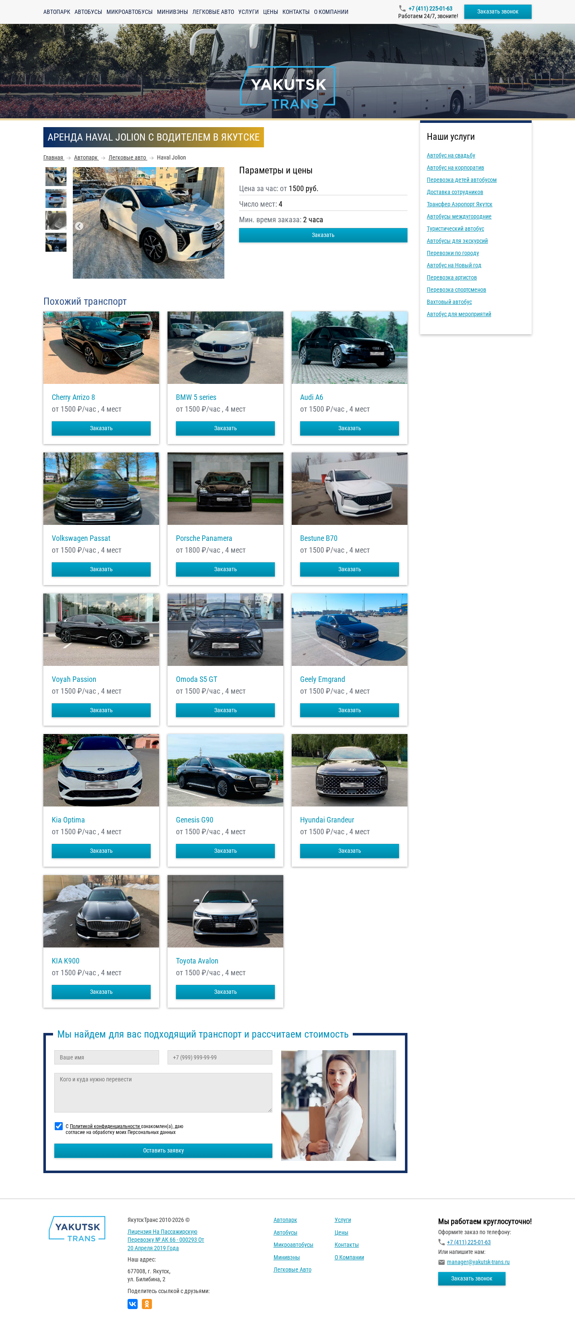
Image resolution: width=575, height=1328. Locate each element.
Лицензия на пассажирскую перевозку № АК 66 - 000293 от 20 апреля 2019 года (166, 1239)
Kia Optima (68, 820)
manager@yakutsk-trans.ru (478, 1262)
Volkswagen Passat (81, 538)
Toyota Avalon (197, 961)
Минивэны (172, 11)
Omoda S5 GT (196, 679)
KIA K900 (66, 961)
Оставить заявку (163, 1150)
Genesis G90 (194, 820)
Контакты (296, 11)
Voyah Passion (74, 679)
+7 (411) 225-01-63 (431, 8)
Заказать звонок (498, 11)
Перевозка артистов (452, 277)
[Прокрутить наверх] (27, 1308)
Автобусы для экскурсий (457, 240)
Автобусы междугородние (459, 216)
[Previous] (79, 226)
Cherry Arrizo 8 (73, 397)
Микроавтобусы (129, 11)
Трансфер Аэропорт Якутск (459, 204)
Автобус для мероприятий (459, 314)
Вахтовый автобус (449, 301)
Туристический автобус (455, 228)
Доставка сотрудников (455, 192)
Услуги (248, 11)
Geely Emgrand (322, 679)
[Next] (218, 226)
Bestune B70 (319, 538)
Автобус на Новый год (454, 265)
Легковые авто (213, 11)
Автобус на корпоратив (455, 167)
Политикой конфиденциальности (105, 1126)
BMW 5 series (196, 397)
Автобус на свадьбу (451, 155)
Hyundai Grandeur (327, 820)
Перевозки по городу (453, 253)
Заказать (323, 235)
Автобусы (88, 11)
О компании (331, 11)
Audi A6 (311, 397)
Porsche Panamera (204, 538)
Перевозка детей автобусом (462, 179)
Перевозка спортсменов (456, 289)
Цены (270, 11)
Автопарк (56, 11)
